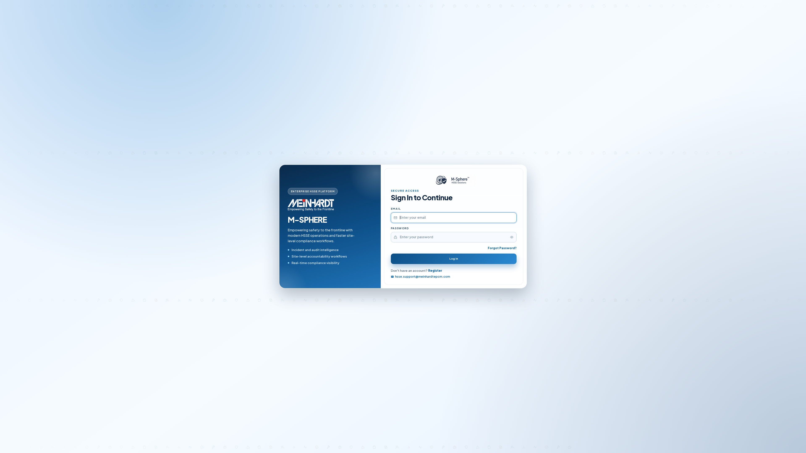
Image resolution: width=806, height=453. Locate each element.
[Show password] (511, 237)
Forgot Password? (502, 248)
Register (435, 270)
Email (396, 208)
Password (400, 228)
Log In (453, 258)
